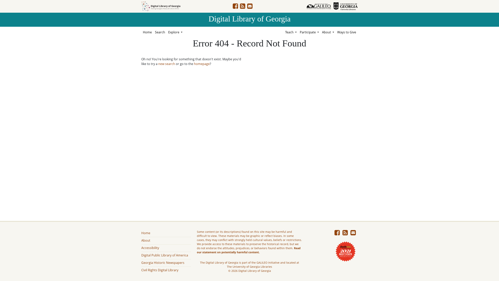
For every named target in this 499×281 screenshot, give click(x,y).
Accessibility (150, 248)
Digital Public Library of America (164, 255)
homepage (202, 64)
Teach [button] (289, 32)
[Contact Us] (249, 7)
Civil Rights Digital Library (159, 270)
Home (147, 32)
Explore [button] (174, 32)
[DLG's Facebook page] (235, 7)
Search (160, 32)
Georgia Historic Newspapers (162, 263)
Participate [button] (308, 32)
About (145, 240)
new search (166, 64)
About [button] (327, 32)
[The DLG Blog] (242, 7)
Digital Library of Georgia (250, 18)
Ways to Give (346, 32)
